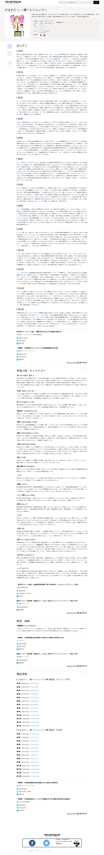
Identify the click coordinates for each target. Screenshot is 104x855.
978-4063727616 (34, 711)
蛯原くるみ (61, 59)
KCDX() (43, 32)
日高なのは (29, 112)
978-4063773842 (35, 765)
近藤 (23, 124)
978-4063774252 (35, 769)
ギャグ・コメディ (43, 27)
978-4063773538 (34, 751)
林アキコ (53, 54)
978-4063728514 (35, 722)
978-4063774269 (35, 772)
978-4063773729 (34, 758)
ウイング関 (31, 245)
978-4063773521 (34, 748)
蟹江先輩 (78, 188)
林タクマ (32, 194)
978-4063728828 (35, 725)
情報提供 (31, 850)
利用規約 (37, 850)
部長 (26, 124)
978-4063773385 (34, 734)
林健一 (76, 54)
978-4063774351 (35, 776)
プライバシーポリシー (46, 850)
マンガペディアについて (21, 850)
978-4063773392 (34, 737)
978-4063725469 (34, 687)
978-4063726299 (34, 697)
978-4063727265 (34, 708)
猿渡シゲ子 (68, 59)
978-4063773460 (34, 744)
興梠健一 (54, 63)
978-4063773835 (34, 762)
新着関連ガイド (60, 22)
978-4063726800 (34, 704)
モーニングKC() (44, 31)
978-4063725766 (34, 690)
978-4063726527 (34, 701)
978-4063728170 (35, 718)
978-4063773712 (34, 755)
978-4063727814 (35, 715)
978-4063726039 (34, 694)
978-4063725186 (34, 683)
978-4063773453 (34, 741)
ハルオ (26, 61)
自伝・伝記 (42, 29)
